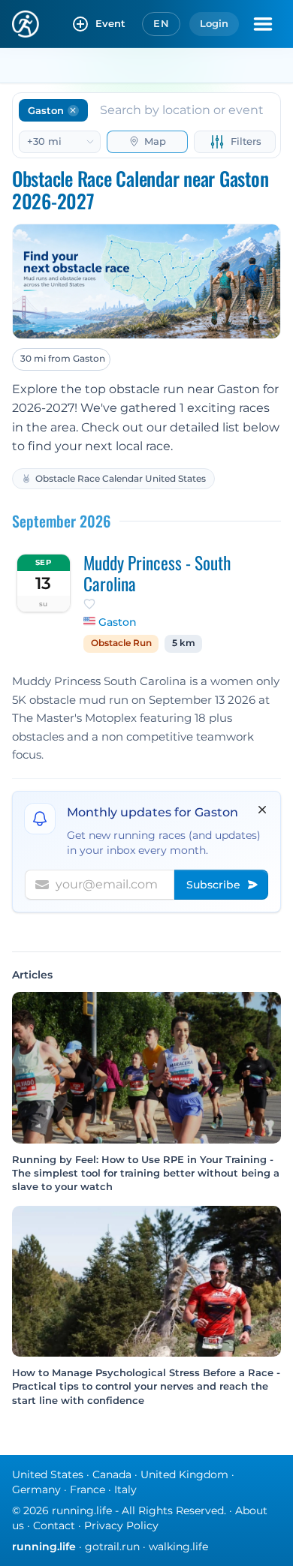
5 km (183, 643)
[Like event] (89, 604)
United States (47, 1474)
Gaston (117, 622)
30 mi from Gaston (62, 358)
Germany (36, 1489)
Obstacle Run (121, 643)
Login (214, 23)
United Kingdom (184, 1474)
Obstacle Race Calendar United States (120, 478)
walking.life (178, 1546)
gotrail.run (112, 1546)
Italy (125, 1489)
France (87, 1489)
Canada (111, 1474)
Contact (54, 1525)
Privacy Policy (121, 1525)
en (161, 23)
